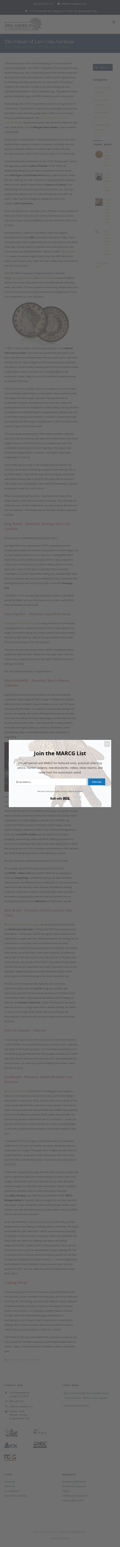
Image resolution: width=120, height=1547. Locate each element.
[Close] (107, 744)
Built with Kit (60, 798)
